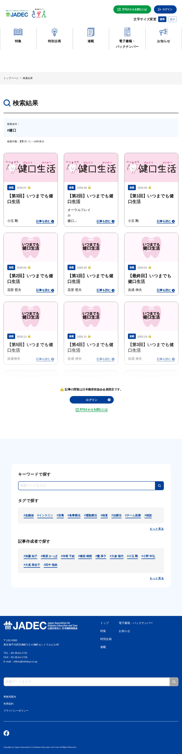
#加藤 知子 (30, 556)
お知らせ (124, 630)
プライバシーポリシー (16, 710)
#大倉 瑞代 (117, 556)
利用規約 (9, 703)
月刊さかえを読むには (134, 9)
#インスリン (45, 515)
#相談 (148, 515)
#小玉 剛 (132, 556)
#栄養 (60, 515)
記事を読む (43, 221)
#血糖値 (29, 515)
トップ (104, 622)
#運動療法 (90, 515)
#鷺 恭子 (100, 556)
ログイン (167, 9)
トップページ (11, 78)
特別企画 (106, 638)
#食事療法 (74, 515)
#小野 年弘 (148, 556)
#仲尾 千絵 (68, 556)
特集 (103, 630)
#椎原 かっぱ (49, 556)
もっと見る (157, 528)
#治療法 (116, 515)
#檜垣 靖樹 (85, 556)
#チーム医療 (133, 515)
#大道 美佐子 (32, 564)
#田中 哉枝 (50, 564)
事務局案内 (10, 696)
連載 (103, 646)
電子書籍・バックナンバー (136, 622)
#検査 (104, 515)
